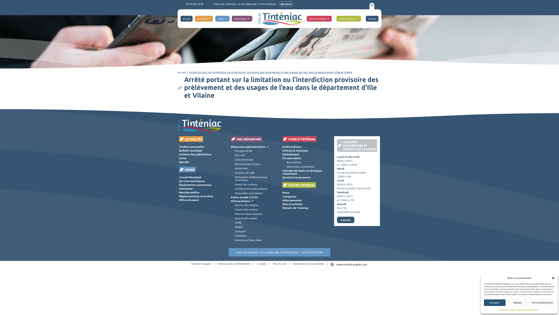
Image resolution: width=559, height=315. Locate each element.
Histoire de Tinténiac (295, 207)
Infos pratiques (240, 201)
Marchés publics (189, 192)
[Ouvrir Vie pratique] (249, 18)
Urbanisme (186, 188)
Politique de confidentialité (527, 310)
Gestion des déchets (247, 204)
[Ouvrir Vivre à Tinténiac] (328, 18)
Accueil (182, 72)
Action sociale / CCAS (244, 197)
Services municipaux (192, 181)
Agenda (184, 161)
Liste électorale (244, 159)
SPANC (239, 226)
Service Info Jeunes (246, 218)
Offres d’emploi (189, 200)
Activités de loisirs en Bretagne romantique (302, 172)
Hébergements (291, 200)
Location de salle (245, 172)
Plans (285, 192)
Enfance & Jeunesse (295, 150)
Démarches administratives (248, 146)
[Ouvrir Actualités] (209, 18)
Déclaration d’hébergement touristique (251, 178)
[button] (553, 278)
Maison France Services (248, 213)
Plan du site (280, 263)
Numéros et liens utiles (248, 240)
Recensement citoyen (247, 163)
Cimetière (241, 235)
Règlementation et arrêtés (196, 196)
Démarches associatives (249, 193)
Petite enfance (291, 146)
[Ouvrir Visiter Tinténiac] (357, 18)
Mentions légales (201, 263)
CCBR (238, 222)
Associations (293, 162)
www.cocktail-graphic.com (351, 264)
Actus (182, 158)
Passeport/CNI (243, 150)
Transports (289, 196)
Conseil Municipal (190, 177)
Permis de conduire (246, 184)
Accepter (495, 302)
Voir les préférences (542, 302)
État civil (240, 155)
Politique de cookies (507, 310)
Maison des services (246, 209)
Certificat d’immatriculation (251, 188)
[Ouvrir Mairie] (226, 18)
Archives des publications (195, 154)
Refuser (518, 302)
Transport (240, 231)
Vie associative (291, 158)
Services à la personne (296, 177)
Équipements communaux (195, 184)
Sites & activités (292, 204)
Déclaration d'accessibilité (308, 263)
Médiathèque (290, 154)
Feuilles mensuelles (191, 146)
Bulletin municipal (190, 150)
